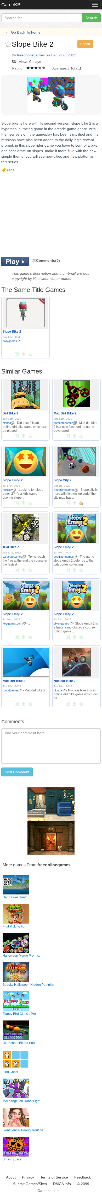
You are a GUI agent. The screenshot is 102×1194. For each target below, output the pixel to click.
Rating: (18, 68)
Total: (74, 68)
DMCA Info (62, 1184)
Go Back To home (26, 32)
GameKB (10, 4)
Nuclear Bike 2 (65, 681)
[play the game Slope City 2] (77, 461)
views (23, 62)
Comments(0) (48, 260)
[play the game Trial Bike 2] (25, 526)
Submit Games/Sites (30, 1184)
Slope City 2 (62, 480)
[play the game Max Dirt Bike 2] (76, 393)
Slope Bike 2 (12, 331)
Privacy (28, 1177)
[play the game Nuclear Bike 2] (76, 661)
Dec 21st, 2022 (63, 55)
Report (85, 44)
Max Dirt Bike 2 (65, 413)
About (11, 1177)
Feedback (82, 1177)
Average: (59, 68)
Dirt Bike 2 (10, 413)
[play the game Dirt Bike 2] (25, 393)
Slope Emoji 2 (13, 480)
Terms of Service (54, 1177)
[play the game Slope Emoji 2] (25, 461)
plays (36, 62)
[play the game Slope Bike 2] (26, 312)
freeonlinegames (31, 55)
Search (91, 18)
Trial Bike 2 (11, 547)
